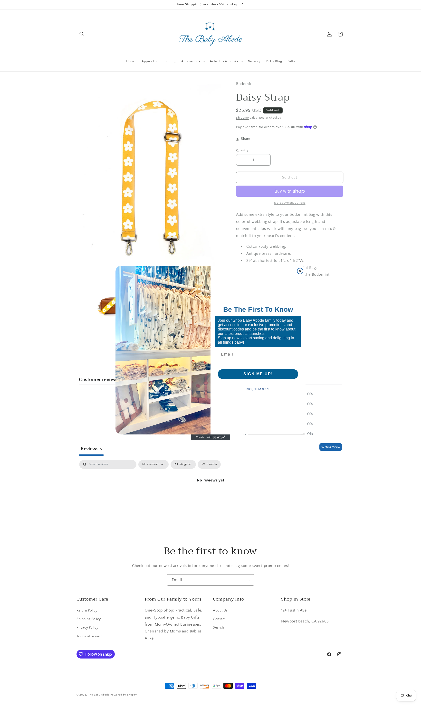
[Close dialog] (300, 271)
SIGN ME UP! (258, 374)
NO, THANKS (258, 389)
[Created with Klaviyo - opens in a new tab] (210, 437)
